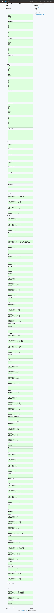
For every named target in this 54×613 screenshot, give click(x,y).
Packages (31, 1)
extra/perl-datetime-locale (39, 7)
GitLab (41, 1)
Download (51, 1)
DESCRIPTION (8, 8)
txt (38, 17)
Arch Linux (5, 1)
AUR (48, 1)
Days (8, 11)
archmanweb (22, 610)
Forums (36, 1)
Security (45, 1)
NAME (7, 5)
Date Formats (9, 193)
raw (39, 17)
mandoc (26, 610)
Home (28, 1)
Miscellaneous (9, 582)
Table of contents (37, 15)
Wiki (38, 1)
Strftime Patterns (9, 588)
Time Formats (9, 215)
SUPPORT (8, 605)
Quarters (8, 141)
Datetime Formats (9, 237)
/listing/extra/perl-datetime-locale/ (40, 14)
